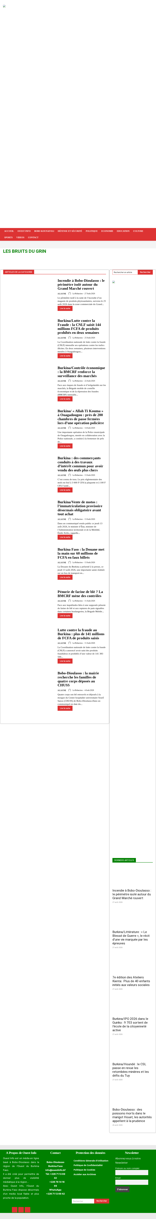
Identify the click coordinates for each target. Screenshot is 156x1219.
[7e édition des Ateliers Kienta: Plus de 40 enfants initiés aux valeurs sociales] (132, 963)
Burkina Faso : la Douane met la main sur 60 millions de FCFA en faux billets (81, 553)
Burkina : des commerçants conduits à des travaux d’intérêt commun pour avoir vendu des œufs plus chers (80, 464)
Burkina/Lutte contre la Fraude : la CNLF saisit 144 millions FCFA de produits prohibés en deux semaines (79, 327)
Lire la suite (65, 308)
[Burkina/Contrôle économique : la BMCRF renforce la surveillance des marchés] (29, 384)
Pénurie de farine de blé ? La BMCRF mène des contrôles (80, 594)
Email (118, 1178)
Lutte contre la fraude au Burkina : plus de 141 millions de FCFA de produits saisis (81, 634)
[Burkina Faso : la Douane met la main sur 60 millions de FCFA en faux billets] (29, 565)
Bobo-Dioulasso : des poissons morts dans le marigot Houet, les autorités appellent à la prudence (132, 1115)
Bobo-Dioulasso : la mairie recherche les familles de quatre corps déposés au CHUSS (78, 679)
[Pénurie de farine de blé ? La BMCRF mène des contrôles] (29, 605)
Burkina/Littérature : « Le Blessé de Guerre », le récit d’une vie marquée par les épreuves (131, 937)
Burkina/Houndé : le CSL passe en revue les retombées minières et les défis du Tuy (130, 1069)
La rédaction (78, 293)
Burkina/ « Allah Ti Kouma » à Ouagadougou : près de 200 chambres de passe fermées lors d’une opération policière (81, 417)
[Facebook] (14, 1209)
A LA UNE (62, 294)
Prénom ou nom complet (127, 1168)
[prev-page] (5, 722)
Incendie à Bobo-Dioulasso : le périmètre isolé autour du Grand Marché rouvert (81, 285)
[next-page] (10, 722)
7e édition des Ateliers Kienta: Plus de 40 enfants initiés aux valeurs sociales (131, 981)
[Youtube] (27, 1209)
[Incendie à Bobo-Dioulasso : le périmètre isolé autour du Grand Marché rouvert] (29, 296)
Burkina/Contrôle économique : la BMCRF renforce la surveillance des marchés (81, 372)
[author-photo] (70, 293)
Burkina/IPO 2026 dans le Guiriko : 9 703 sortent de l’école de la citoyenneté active (130, 1024)
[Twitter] (21, 1209)
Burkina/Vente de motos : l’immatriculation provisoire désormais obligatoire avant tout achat (80, 508)
